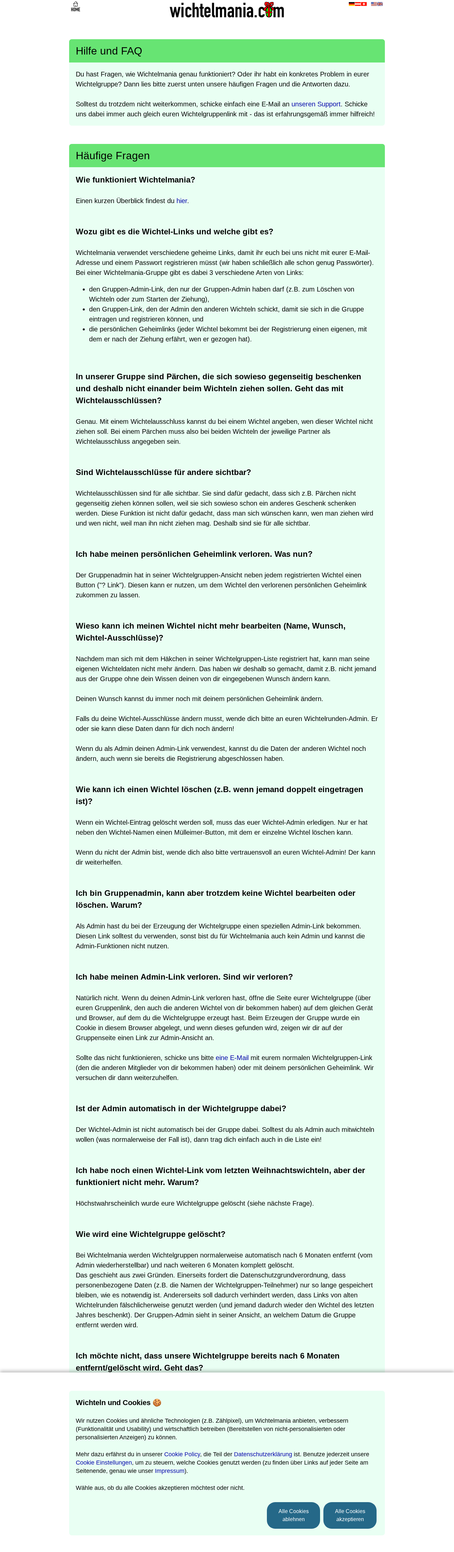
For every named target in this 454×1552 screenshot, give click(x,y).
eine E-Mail (232, 1057)
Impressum (169, 1471)
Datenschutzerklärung (263, 1454)
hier (181, 200)
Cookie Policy (182, 1454)
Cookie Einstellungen (104, 1462)
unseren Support (316, 104)
